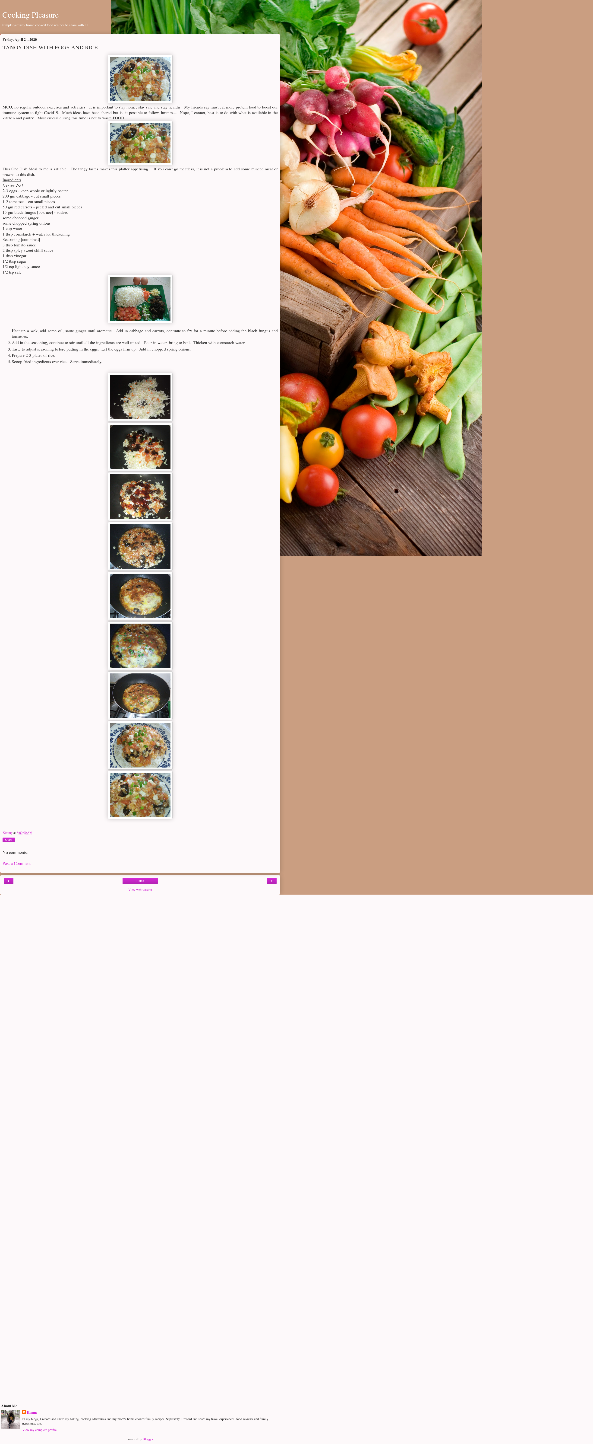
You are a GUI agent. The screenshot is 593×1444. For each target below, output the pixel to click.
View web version (140, 889)
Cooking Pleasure (30, 14)
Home (140, 881)
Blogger (148, 1439)
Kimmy (32, 1412)
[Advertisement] (140, 927)
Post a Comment (17, 863)
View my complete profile (39, 1430)
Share (9, 840)
